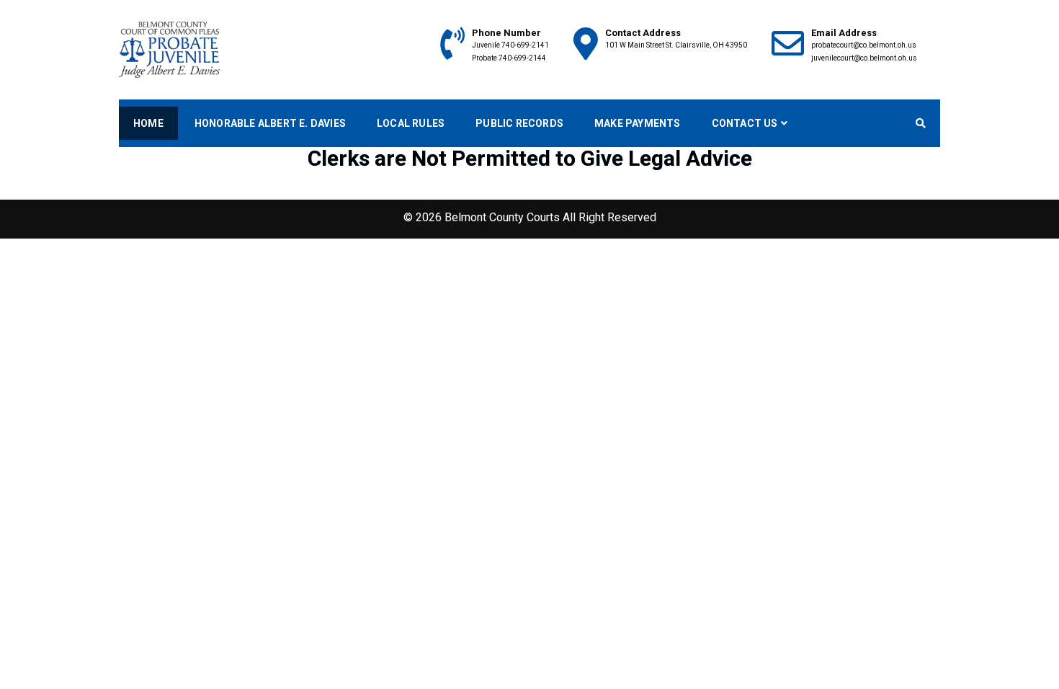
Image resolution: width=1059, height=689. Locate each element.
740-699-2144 (522, 58)
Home (148, 123)
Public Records (519, 123)
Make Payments (637, 123)
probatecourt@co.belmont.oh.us (863, 45)
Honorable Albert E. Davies (270, 123)
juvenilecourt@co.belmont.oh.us (864, 58)
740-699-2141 (525, 45)
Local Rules (410, 123)
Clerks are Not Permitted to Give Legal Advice (530, 158)
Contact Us (745, 123)
